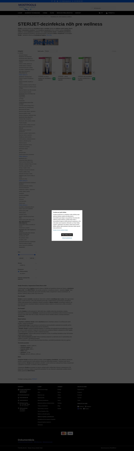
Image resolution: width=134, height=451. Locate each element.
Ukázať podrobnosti (67, 238)
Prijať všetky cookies (67, 234)
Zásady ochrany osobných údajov (60, 230)
